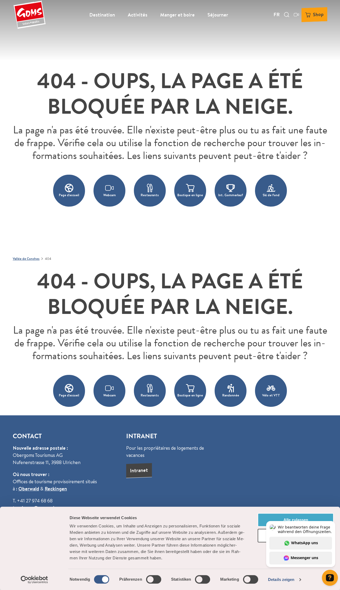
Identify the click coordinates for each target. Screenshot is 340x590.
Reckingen (56, 488)
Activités (137, 14)
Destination (102, 14)
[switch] (153, 579)
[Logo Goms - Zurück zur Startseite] (29, 14)
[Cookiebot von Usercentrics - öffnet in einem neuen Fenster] (34, 580)
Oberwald (28, 488)
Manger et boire (177, 14)
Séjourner (217, 14)
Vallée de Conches (26, 258)
